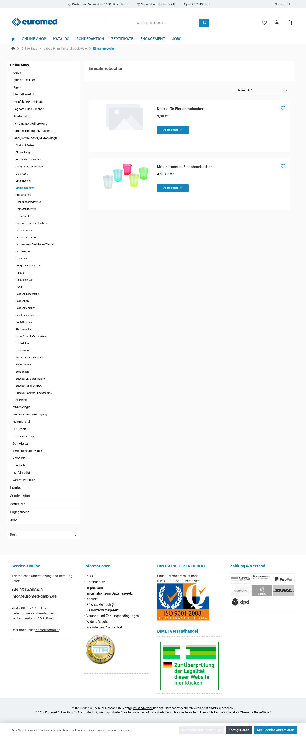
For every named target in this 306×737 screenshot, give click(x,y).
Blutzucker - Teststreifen (29, 159)
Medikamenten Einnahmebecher (184, 167)
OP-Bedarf (19, 429)
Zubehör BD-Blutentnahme (30, 378)
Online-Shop (19, 65)
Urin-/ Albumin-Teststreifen (31, 336)
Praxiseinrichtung (24, 436)
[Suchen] (204, 23)
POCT (19, 286)
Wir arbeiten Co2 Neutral (104, 627)
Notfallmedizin (22, 472)
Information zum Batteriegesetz (109, 593)
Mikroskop (21, 400)
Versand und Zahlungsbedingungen (112, 616)
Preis (13, 535)
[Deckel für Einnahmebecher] (124, 117)
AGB (89, 576)
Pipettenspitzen (24, 279)
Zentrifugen (22, 371)
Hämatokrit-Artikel (26, 209)
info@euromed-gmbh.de (34, 596)
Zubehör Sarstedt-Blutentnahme (34, 392)
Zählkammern (24, 364)
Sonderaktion (20, 496)
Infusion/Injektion (24, 80)
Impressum (94, 588)
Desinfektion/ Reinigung (28, 101)
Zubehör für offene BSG (29, 385)
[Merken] (283, 107)
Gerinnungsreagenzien (28, 202)
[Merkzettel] (264, 23)
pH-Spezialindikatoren (28, 265)
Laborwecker (23, 251)
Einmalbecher (23, 180)
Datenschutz (95, 582)
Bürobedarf (20, 465)
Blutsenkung (23, 152)
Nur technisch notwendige (201, 730)
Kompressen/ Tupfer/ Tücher (31, 131)
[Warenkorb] (289, 23)
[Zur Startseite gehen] (34, 22)
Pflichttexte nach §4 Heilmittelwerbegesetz (102, 607)
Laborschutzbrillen (26, 237)
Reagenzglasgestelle (27, 293)
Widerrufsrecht (97, 622)
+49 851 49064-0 (27, 589)
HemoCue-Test (24, 216)
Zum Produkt (172, 130)
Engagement (19, 512)
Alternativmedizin (24, 94)
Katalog (16, 488)
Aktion (17, 72)
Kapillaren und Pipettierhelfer (32, 223)
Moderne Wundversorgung (30, 414)
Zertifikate (17, 504)
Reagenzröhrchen (25, 308)
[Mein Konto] (277, 23)
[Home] (14, 40)
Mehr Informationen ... (119, 730)
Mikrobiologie (21, 407)
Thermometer (23, 329)
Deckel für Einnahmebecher (180, 109)
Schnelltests (20, 443)
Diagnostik (22, 173)
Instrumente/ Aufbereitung (30, 123)
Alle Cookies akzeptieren (275, 730)
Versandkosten (143, 708)
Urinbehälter (23, 343)
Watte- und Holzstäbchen (30, 357)
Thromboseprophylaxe (27, 450)
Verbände (19, 458)
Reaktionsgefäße (25, 315)
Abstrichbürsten (25, 145)
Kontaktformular (47, 630)
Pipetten (20, 272)
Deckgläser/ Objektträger (30, 166)
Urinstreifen (22, 350)
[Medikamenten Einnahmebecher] (124, 177)
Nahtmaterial (21, 421)
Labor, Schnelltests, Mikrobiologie (35, 138)
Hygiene (18, 87)
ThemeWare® (262, 712)
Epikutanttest (23, 194)
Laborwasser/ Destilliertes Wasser (35, 244)
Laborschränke (24, 230)
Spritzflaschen (24, 322)
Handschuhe (21, 116)
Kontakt (92, 599)
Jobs (13, 520)
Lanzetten (21, 258)
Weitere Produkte (24, 480)
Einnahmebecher (25, 187)
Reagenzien (22, 301)
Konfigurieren (239, 730)
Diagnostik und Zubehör (28, 109)
